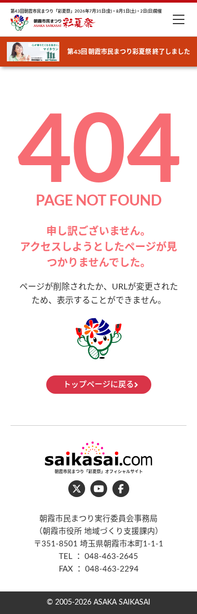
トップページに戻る (98, 385)
